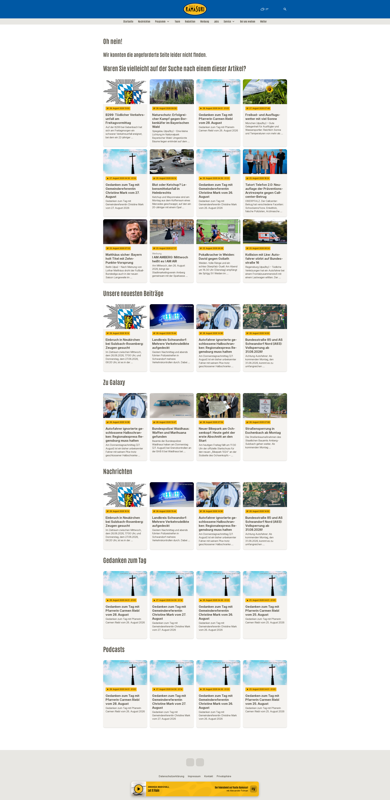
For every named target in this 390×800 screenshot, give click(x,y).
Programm (160, 21)
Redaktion (190, 21)
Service (227, 21)
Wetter (263, 21)
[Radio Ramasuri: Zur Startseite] (195, 9)
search (285, 9)
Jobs (216, 21)
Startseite (128, 21)
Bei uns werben (247, 21)
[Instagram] (112, 9)
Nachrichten (144, 21)
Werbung (204, 21)
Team (177, 21)
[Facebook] (106, 9)
